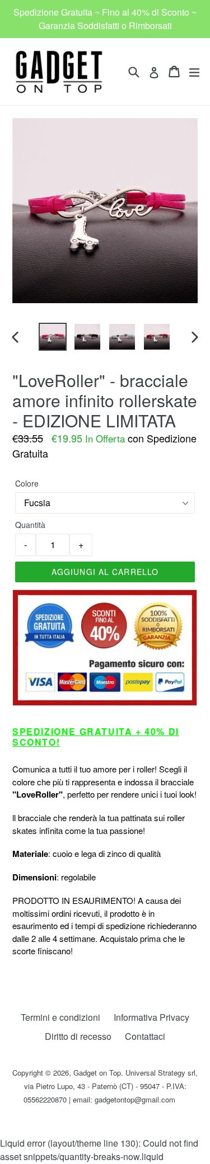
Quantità (30, 524)
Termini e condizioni (60, 1017)
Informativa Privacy (151, 1017)
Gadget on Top (97, 1072)
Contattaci (145, 1036)
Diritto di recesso (78, 1036)
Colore (27, 483)
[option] (52, 337)
